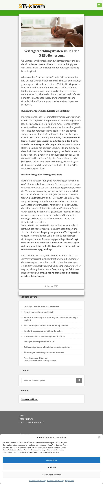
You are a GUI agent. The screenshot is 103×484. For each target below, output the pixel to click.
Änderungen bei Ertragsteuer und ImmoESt (44, 352)
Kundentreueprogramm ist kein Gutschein (43, 331)
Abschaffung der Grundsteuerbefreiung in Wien (46, 325)
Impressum (69, 481)
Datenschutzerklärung (37, 481)
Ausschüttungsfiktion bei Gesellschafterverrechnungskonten (40, 359)
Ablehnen (51, 467)
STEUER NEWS (26, 419)
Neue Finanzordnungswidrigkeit (39, 312)
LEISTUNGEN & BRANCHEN (32, 422)
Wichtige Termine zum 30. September (41, 306)
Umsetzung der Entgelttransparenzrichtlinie (44, 336)
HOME (23, 415)
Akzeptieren (51, 460)
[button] (99, 437)
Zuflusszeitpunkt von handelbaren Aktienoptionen (47, 347)
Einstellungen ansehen (51, 475)
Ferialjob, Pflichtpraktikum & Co (39, 341)
